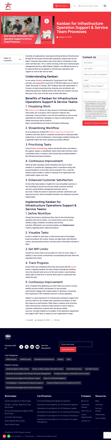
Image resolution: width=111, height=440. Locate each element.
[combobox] (86, 86)
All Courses (62, 6)
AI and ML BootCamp (74, 369)
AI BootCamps (11, 359)
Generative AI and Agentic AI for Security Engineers (57, 405)
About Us (85, 401)
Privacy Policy (100, 116)
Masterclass (100, 414)
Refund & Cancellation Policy (47, 436)
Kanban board (34, 110)
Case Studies (100, 418)
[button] (20, 59)
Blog (97, 401)
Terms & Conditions (90, 118)
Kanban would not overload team (61, 132)
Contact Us (85, 421)
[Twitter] (27, 347)
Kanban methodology (38, 148)
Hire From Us (86, 411)
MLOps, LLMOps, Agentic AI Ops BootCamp (48, 369)
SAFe (68, 359)
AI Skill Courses (25, 359)
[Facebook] (21, 347)
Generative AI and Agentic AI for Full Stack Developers (58, 412)
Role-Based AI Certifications (44, 359)
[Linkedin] (32, 347)
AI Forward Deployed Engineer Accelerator (53, 401)
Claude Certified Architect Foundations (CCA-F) (63, 383)
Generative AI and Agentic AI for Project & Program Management (28, 374)
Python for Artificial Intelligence (54, 378)
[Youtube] (37, 347)
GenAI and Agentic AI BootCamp (17, 369)
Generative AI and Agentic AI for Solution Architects (24, 388)
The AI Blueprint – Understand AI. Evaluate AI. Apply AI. (24, 383)
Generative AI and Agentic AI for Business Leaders (23, 378)
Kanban (39, 80)
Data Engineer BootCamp (15, 421)
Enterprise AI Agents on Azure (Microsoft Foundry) (71, 374)
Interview (99, 405)
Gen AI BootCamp (91, 369)
